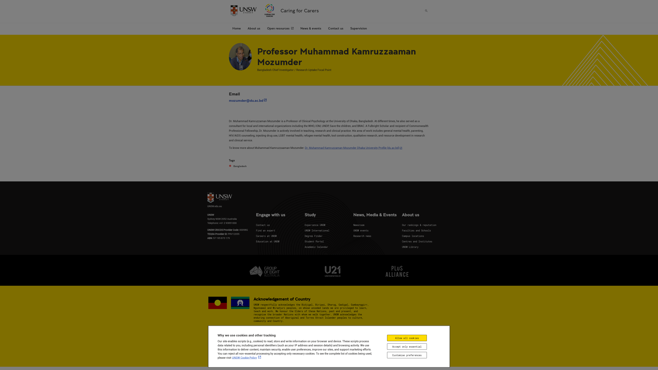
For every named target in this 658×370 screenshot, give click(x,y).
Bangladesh (240, 166)
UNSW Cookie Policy (244, 357)
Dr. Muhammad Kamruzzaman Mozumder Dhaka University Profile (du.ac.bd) (352, 148)
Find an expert (265, 230)
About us (410, 215)
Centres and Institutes (417, 241)
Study (310, 215)
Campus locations (413, 236)
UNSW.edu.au (214, 206)
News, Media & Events (375, 215)
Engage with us (270, 215)
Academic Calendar (316, 247)
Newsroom (358, 225)
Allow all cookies (407, 338)
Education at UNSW (267, 241)
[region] (329, 347)
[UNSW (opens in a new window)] (243, 10)
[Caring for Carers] (269, 10)
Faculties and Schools (416, 230)
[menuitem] (236, 29)
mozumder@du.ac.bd (246, 100)
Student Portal (314, 241)
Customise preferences (407, 355)
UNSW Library (410, 247)
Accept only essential (407, 346)
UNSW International (317, 230)
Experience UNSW (315, 225)
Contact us (263, 225)
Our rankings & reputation (419, 225)
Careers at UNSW (266, 236)
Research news (362, 236)
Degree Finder (313, 236)
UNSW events (360, 230)
